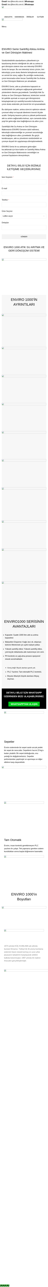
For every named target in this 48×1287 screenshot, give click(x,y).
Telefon (5, 200)
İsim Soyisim (7, 177)
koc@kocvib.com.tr (15, 1)
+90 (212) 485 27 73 (12, 1274)
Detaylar (5, 223)
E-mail (4, 188)
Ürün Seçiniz (7, 211)
